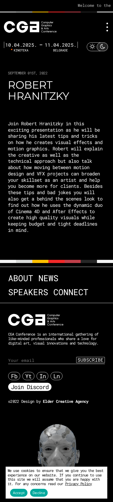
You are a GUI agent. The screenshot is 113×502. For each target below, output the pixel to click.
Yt (28, 376)
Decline (39, 493)
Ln (56, 376)
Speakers (28, 292)
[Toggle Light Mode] (97, 46)
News (48, 278)
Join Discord (30, 386)
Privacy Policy (78, 483)
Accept (19, 493)
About (20, 278)
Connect (70, 292)
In (42, 376)
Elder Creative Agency (65, 401)
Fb (14, 376)
